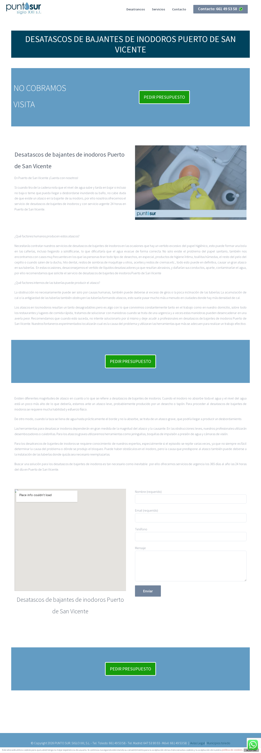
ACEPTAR (251, 750)
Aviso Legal (197, 743)
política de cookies (232, 750)
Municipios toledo (218, 743)
